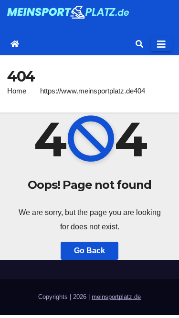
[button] (139, 44)
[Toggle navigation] (161, 44)
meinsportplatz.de (116, 296)
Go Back (89, 250)
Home (16, 91)
